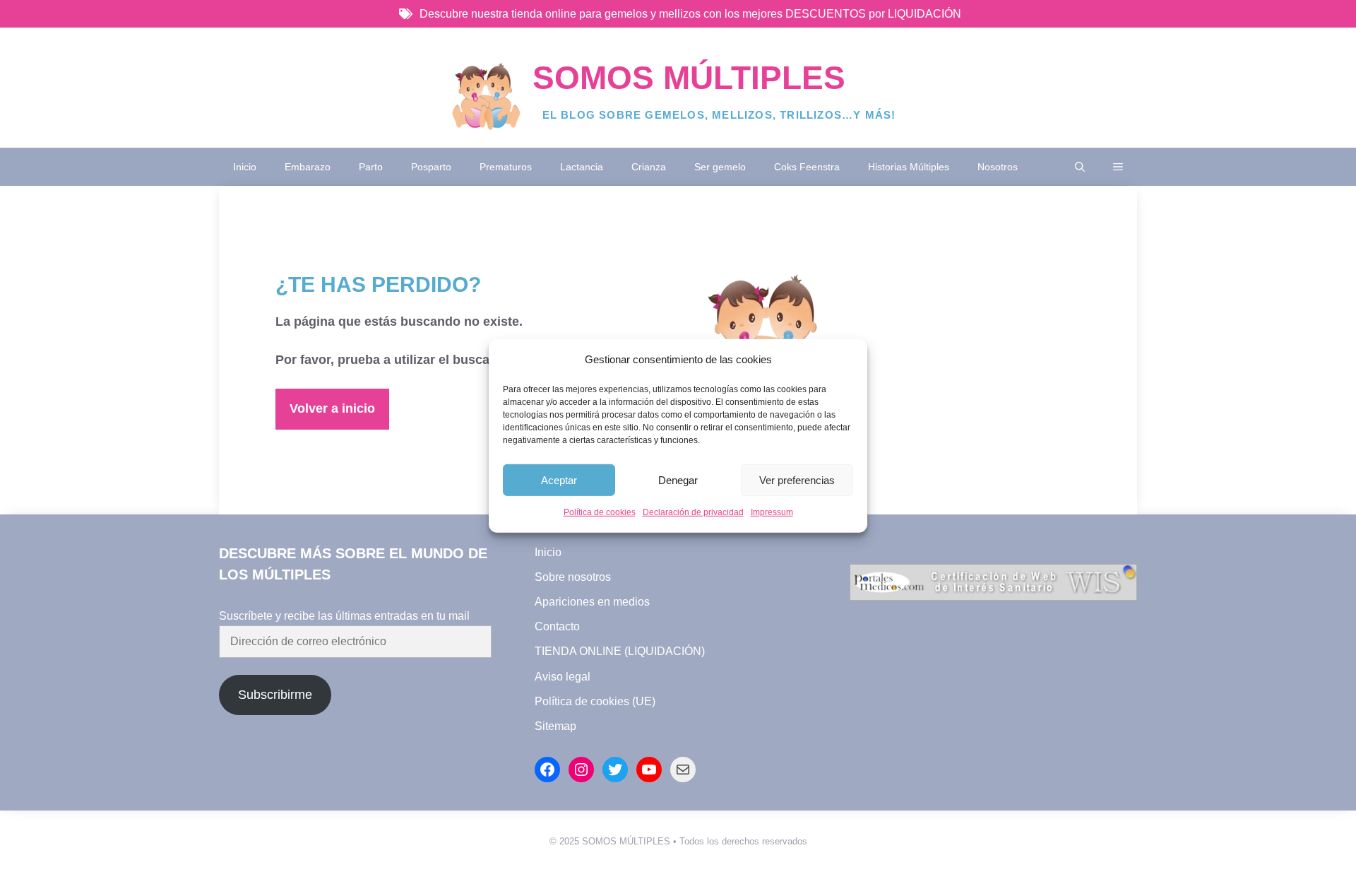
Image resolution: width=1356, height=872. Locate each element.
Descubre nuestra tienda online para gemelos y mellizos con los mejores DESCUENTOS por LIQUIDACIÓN (690, 14)
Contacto (557, 626)
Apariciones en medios (592, 602)
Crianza (648, 166)
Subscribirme (275, 695)
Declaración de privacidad (693, 512)
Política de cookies (600, 512)
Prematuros (506, 166)
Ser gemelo (720, 166)
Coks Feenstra (807, 166)
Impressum (772, 512)
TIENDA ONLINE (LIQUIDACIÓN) (620, 651)
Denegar (678, 480)
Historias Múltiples (908, 166)
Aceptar (559, 480)
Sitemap (555, 726)
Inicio (244, 166)
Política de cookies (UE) (595, 701)
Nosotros (997, 166)
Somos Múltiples (689, 77)
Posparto (431, 166)
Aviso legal (562, 677)
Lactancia (581, 166)
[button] (1080, 167)
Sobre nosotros (573, 577)
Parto (371, 166)
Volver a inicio (332, 408)
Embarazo (308, 166)
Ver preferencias (797, 480)
